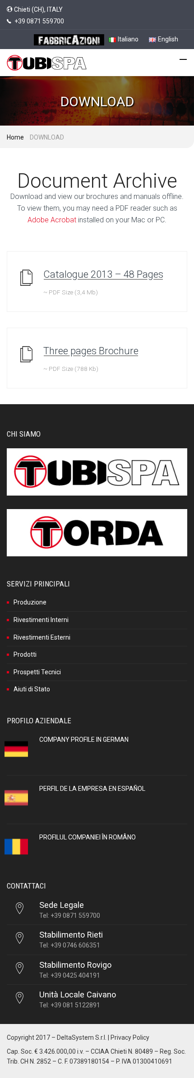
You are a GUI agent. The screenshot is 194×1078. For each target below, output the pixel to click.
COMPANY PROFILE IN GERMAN (84, 739)
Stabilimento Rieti (71, 934)
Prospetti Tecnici (37, 672)
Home (15, 137)
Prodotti (25, 654)
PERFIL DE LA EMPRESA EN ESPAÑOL (92, 788)
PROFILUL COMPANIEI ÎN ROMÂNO (87, 837)
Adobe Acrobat (52, 220)
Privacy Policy (130, 1037)
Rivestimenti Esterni (42, 637)
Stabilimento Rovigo (75, 965)
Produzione (30, 602)
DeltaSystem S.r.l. (81, 1037)
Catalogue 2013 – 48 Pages (103, 274)
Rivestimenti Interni (41, 619)
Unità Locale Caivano (77, 994)
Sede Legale (61, 905)
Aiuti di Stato (32, 689)
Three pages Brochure (91, 350)
